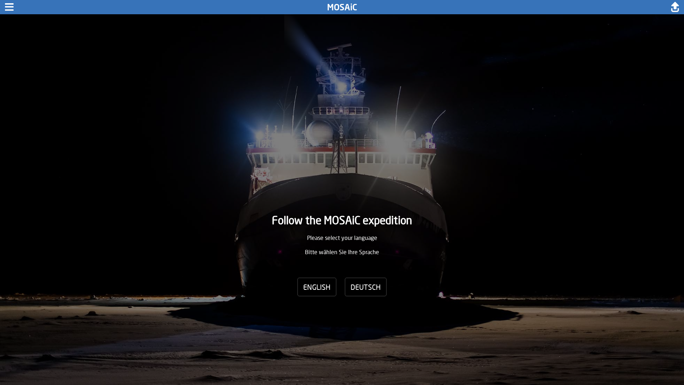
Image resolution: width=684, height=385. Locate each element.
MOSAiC (342, 7)
